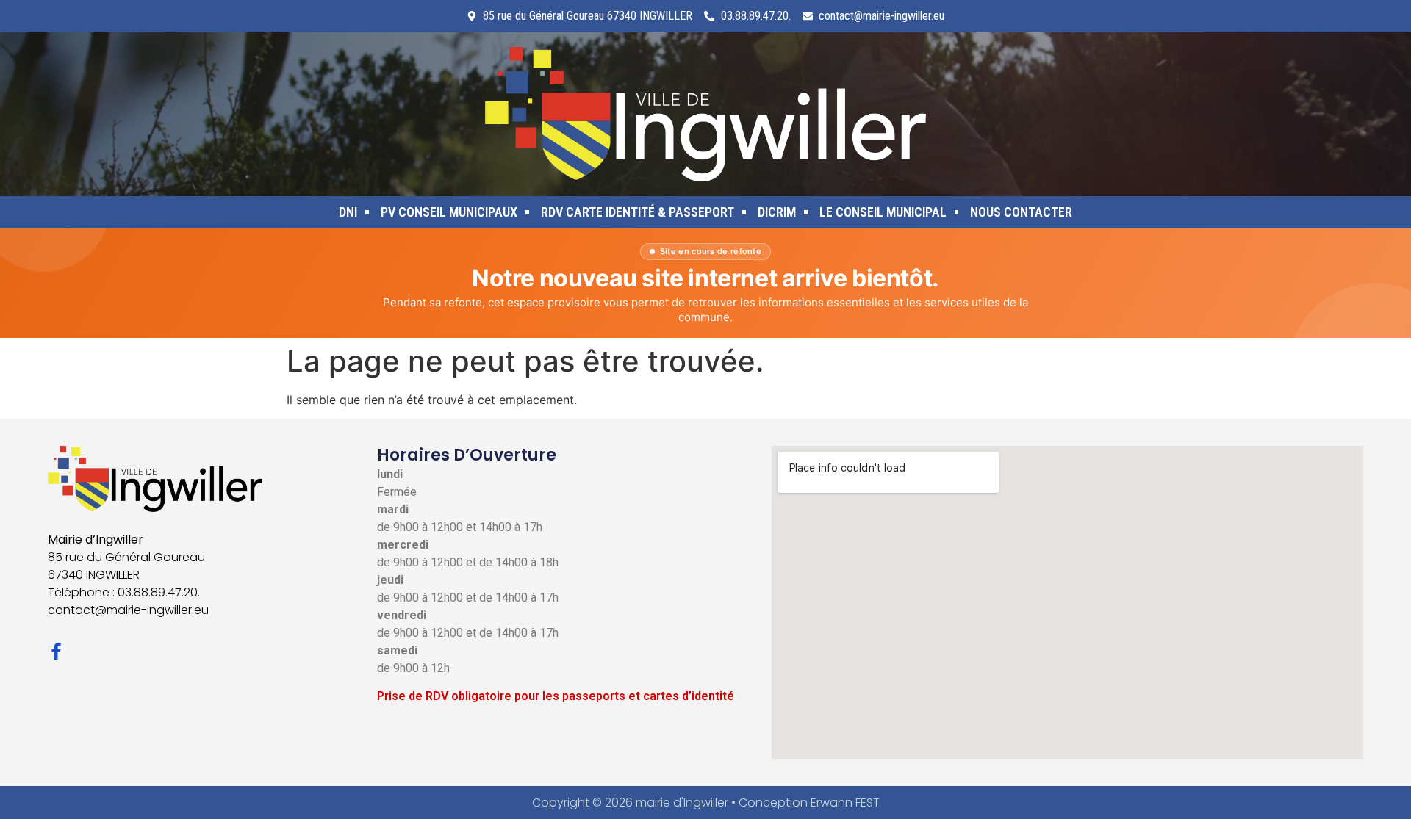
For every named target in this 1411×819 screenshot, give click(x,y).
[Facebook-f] (56, 651)
